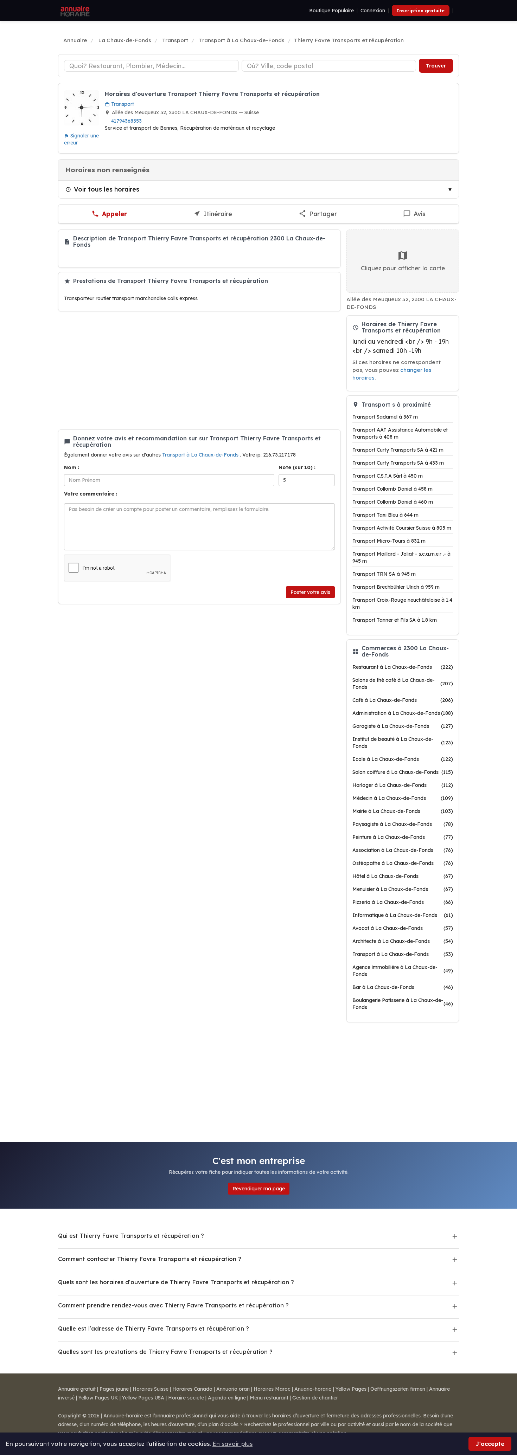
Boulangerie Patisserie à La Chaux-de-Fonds (402, 1003)
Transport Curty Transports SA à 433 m (398, 463)
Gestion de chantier (315, 1398)
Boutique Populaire (331, 10)
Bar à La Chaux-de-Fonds (402, 987)
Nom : (71, 467)
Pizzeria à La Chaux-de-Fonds (402, 902)
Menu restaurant (269, 1398)
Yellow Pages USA (143, 1398)
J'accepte (489, 1443)
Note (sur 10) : (297, 467)
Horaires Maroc (272, 1389)
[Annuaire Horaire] (74, 10)
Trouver (436, 66)
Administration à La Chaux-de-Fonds (402, 713)
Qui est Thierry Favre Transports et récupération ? (131, 1235)
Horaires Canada (192, 1389)
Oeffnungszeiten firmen (397, 1389)
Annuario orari (233, 1389)
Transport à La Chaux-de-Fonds (201, 455)
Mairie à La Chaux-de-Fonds (402, 811)
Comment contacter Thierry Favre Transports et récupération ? (149, 1258)
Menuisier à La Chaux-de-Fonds (402, 889)
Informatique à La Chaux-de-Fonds (402, 915)
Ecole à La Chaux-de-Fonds (402, 759)
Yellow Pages (351, 1389)
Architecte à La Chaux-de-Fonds (402, 941)
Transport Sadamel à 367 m (385, 417)
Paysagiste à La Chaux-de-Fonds (402, 824)
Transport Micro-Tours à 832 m (389, 541)
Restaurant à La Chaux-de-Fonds (402, 667)
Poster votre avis (310, 592)
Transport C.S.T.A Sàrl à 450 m (387, 476)
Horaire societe (186, 1398)
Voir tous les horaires (106, 189)
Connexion (372, 10)
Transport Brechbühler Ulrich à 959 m (396, 587)
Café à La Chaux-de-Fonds (402, 700)
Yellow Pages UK (98, 1398)
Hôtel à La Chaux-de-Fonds (402, 876)
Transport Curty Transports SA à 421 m (397, 450)
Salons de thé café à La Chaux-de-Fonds (402, 683)
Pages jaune (114, 1389)
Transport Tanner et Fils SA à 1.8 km (394, 620)
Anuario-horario (313, 1389)
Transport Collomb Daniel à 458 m (392, 489)
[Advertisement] (199, 370)
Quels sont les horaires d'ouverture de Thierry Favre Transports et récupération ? (176, 1282)
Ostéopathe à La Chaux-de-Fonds (402, 863)
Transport (122, 104)
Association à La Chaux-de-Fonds (402, 850)
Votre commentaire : (90, 494)
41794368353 (126, 121)
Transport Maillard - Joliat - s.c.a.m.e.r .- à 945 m (401, 557)
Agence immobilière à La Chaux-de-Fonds (402, 970)
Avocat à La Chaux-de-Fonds (402, 928)
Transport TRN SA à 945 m (384, 574)
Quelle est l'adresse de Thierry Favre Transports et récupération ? (153, 1328)
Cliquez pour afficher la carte (403, 268)
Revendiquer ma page (258, 1188)
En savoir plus (232, 1443)
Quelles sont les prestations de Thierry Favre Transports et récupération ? (165, 1351)
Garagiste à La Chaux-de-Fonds (402, 726)
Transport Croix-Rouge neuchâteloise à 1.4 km (402, 603)
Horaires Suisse (150, 1389)
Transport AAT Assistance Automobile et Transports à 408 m (400, 433)
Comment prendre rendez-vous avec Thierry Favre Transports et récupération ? (173, 1305)
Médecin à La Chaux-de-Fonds (402, 798)
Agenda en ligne (227, 1398)
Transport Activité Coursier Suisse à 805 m (401, 528)
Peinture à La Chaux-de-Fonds (402, 837)
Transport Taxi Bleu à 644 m (385, 515)
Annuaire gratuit (77, 1389)
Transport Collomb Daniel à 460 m (392, 502)
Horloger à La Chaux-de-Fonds (402, 785)
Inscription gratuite (421, 10)
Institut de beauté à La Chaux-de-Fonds (402, 742)
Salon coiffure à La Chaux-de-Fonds (402, 772)
